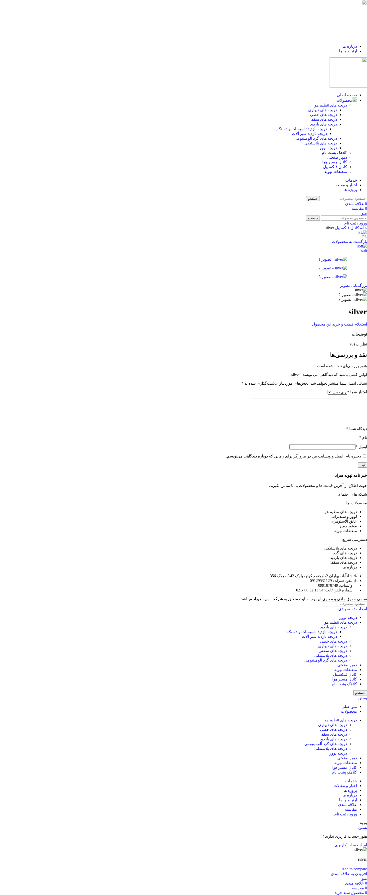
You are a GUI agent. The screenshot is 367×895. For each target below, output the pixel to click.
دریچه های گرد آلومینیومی (315, 138)
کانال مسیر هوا (334, 162)
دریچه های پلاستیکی (320, 143)
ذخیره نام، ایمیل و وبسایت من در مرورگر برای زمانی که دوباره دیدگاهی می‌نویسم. (293, 456)
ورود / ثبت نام (345, 814)
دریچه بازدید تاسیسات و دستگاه (301, 129)
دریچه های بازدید (323, 124)
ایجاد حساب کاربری (351, 845)
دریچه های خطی (323, 114)
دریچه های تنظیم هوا (330, 105)
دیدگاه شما (356, 429)
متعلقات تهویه (335, 171)
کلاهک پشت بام (334, 152)
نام (363, 437)
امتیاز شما (357, 392)
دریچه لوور (328, 148)
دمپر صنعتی (337, 157)
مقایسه (351, 809)
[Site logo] (339, 29)
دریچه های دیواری (322, 110)
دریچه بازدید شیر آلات (309, 133)
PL (364, 237)
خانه (363, 228)
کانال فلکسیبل (335, 167)
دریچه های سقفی (323, 119)
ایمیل (361, 447)
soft (364, 250)
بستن (362, 698)
